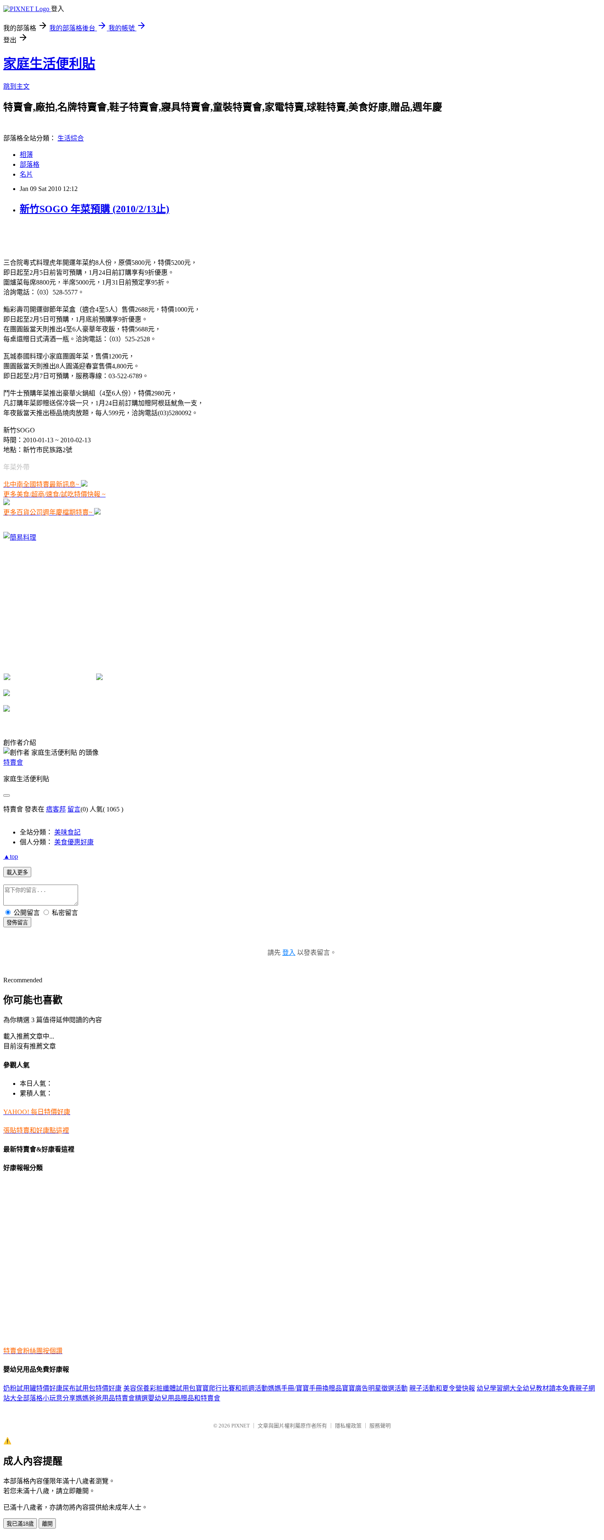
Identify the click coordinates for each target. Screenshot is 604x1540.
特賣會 (13, 762)
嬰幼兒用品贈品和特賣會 (184, 1398)
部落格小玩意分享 (49, 1398)
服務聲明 (380, 1426)
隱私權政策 (348, 1426)
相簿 (26, 154)
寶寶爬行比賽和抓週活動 (232, 1388)
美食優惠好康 (74, 842)
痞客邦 (56, 809)
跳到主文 (16, 86)
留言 (74, 809)
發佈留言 (17, 922)
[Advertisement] (99, 235)
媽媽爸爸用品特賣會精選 (112, 1398)
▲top (10, 856)
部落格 (29, 164)
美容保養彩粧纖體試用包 (159, 1388)
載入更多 (17, 872)
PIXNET (240, 1426)
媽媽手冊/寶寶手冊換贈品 (305, 1388)
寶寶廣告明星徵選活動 (375, 1388)
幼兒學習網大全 (500, 1388)
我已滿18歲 (20, 1524)
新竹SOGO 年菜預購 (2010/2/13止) (94, 209)
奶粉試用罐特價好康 (32, 1388)
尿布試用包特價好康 (92, 1388)
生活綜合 (71, 138)
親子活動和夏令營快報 (442, 1388)
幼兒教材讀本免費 (549, 1388)
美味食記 (67, 832)
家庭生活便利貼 (49, 63)
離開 (47, 1524)
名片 (26, 174)
